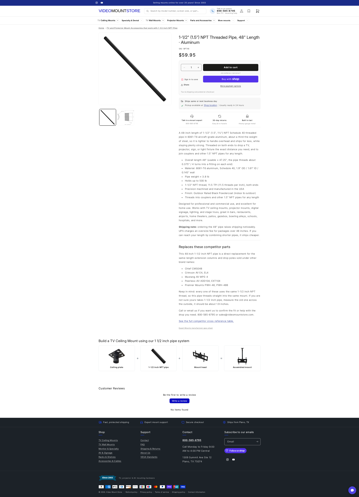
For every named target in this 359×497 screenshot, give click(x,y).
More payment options (230, 86)
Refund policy (131, 492)
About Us (145, 452)
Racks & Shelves (107, 457)
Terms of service (162, 492)
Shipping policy (178, 492)
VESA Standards (149, 457)
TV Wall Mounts (107, 444)
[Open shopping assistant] (352, 490)
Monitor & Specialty (109, 448)
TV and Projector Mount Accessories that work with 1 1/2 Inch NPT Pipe (142, 28)
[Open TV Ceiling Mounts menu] (117, 20)
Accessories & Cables (110, 461)
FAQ (143, 444)
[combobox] (177, 11)
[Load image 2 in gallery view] (125, 117)
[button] (258, 11)
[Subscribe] (257, 441)
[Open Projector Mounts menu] (186, 20)
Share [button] (186, 85)
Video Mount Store (114, 492)
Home (101, 28)
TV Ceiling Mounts (108, 440)
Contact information (196, 492)
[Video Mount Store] (120, 11)
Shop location (210, 105)
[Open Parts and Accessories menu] (214, 20)
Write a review (179, 400)
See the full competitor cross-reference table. (206, 321)
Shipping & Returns (150, 448)
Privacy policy (146, 492)
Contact (145, 440)
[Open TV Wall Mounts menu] (163, 20)
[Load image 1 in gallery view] (107, 117)
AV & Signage (106, 452)
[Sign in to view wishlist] (249, 11)
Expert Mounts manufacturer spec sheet (196, 328)
